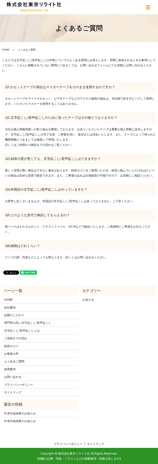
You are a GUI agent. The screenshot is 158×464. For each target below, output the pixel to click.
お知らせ (88, 299)
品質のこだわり (14, 315)
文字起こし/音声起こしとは (22, 330)
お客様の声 (11, 353)
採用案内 (10, 369)
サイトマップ (12, 392)
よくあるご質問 (14, 361)
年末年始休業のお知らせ (20, 413)
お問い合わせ (12, 377)
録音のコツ (11, 346)
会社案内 (10, 307)
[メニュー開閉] (148, 7)
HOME (5, 49)
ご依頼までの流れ (15, 338)
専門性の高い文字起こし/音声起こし (27, 322)
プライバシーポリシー (18, 384)
